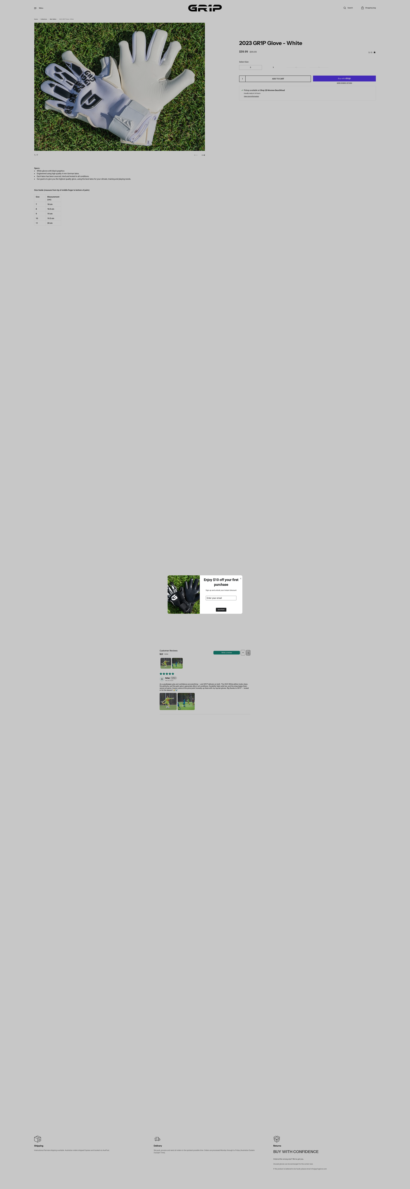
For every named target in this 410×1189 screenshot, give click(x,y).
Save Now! (221, 609)
